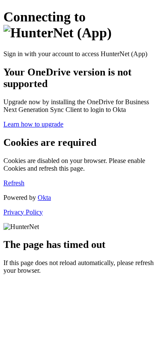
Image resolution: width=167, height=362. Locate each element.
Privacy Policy (23, 212)
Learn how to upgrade (33, 124)
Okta (44, 197)
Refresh (13, 183)
